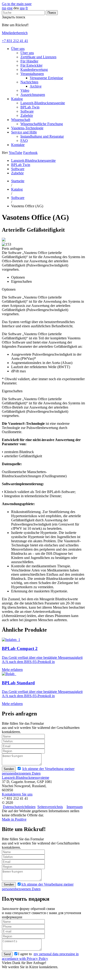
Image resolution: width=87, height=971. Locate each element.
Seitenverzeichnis (50, 807)
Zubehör (26, 115)
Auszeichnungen (32, 95)
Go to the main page (17, 4)
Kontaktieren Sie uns (17, 794)
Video (24, 90)
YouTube (15, 153)
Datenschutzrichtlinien (19, 807)
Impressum (75, 807)
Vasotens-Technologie (27, 128)
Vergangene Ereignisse (46, 78)
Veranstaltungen (32, 74)
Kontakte (18, 145)
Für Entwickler (31, 65)
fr (27, 8)
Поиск (52, 12)
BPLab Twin (29, 107)
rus (4, 8)
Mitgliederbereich (15, 33)
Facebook (30, 153)
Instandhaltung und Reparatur (42, 136)
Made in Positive (14, 819)
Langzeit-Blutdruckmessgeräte (42, 103)
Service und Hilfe (24, 132)
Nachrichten (29, 82)
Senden (9, 769)
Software (27, 111)
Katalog (17, 99)
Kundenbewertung (34, 69)
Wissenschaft (20, 120)
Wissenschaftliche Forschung (41, 124)
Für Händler (29, 61)
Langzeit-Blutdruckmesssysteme (25, 777)
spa (22, 8)
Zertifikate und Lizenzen (38, 57)
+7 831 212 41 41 (15, 41)
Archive (36, 86)
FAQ (24, 141)
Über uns (18, 49)
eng (10, 8)
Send (7, 954)
